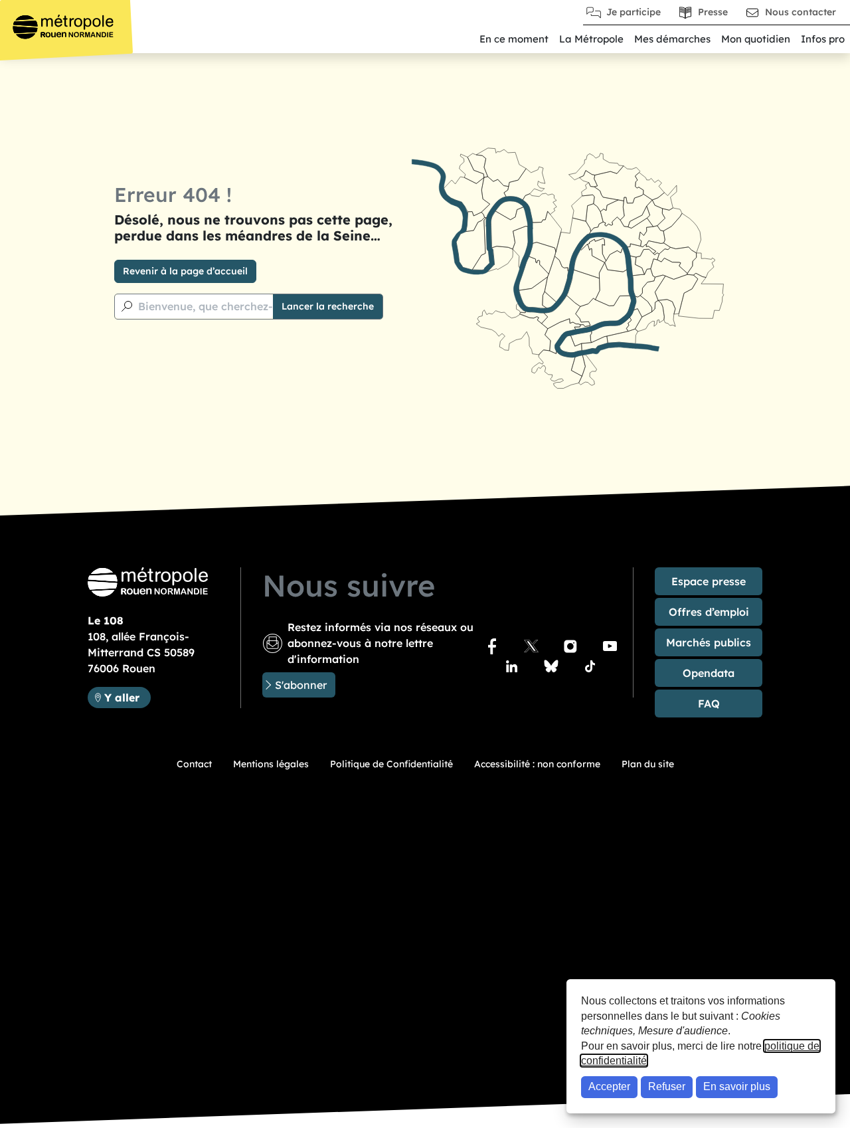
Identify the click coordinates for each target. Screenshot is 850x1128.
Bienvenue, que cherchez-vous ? (222, 306)
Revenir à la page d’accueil (185, 271)
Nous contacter (800, 12)
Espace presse (708, 581)
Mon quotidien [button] (755, 39)
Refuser (666, 1086)
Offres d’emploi (709, 611)
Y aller (127, 697)
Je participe (633, 12)
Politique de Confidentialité (391, 764)
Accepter (609, 1086)
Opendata (708, 673)
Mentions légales (271, 764)
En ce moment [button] (514, 39)
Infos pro (823, 39)
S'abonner (301, 685)
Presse (713, 12)
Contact (194, 764)
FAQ (709, 703)
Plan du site (648, 764)
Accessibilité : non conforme (537, 764)
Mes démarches (672, 39)
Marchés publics (708, 642)
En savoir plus (736, 1086)
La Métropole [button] (591, 39)
